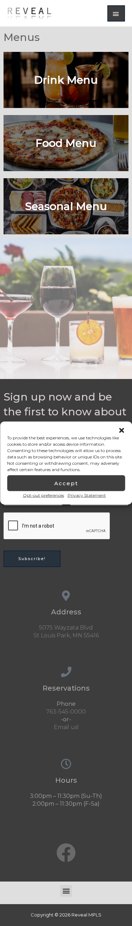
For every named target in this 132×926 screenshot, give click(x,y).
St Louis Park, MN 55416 (66, 635)
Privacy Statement (87, 495)
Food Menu (66, 143)
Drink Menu (66, 79)
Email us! (66, 727)
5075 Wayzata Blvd (66, 627)
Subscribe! (32, 558)
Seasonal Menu (66, 206)
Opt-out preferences (43, 495)
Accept (66, 483)
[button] (121, 430)
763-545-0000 (66, 711)
